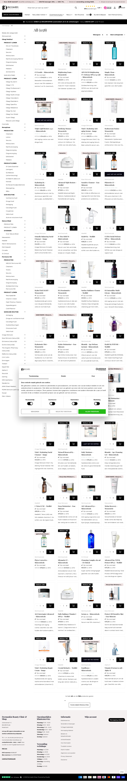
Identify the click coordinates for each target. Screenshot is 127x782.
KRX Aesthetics (7, 380)
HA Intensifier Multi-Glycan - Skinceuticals (113, 291)
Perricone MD (7, 257)
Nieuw (68, 15)
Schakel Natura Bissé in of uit (25, 221)
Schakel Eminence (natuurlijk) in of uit (25, 341)
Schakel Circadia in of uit (25, 250)
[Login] (115, 8)
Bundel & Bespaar (100, 15)
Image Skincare (86, 125)
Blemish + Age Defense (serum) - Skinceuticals (89, 345)
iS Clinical (84, 557)
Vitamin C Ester (11, 299)
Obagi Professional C (13, 88)
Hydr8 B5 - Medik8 (88, 236)
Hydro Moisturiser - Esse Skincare (67, 345)
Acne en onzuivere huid (14, 217)
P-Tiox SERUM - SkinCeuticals (64, 237)
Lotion (8, 137)
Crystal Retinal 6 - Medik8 (67, 668)
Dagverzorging (11, 150)
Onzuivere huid (11, 328)
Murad (4, 393)
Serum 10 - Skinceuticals (90, 614)
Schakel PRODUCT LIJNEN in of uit (25, 43)
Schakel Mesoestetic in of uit (25, 237)
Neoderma (5, 383)
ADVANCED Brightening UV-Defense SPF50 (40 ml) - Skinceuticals (90, 74)
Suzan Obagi (10, 117)
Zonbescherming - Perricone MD (12, 287)
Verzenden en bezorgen (68, 724)
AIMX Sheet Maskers (9, 386)
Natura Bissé (6, 221)
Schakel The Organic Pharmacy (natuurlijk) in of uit (25, 348)
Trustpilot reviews (66, 746)
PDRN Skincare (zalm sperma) (12, 390)
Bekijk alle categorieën (10, 33)
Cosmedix (5, 124)
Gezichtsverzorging (55, 15)
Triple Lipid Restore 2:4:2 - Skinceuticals (44, 130)
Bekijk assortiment (11, 15)
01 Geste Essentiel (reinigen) (12, 168)
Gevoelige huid (11, 208)
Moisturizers (10, 55)
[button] (43, 64)
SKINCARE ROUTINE (11, 312)
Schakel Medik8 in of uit (25, 241)
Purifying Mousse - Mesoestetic (65, 130)
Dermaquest (6, 247)
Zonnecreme (10, 72)
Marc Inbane (6, 396)
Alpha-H (107, 665)
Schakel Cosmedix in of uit (25, 124)
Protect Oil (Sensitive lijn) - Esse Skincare (114, 615)
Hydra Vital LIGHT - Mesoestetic (42, 291)
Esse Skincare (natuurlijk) (10, 338)
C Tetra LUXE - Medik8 (43, 506)
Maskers (9, 69)
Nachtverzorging (12, 147)
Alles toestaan (92, 411)
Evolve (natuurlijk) (8, 345)
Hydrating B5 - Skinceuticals (40, 183)
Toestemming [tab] (33, 376)
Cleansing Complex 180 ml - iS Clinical (91, 561)
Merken (27, 15)
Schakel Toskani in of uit (25, 364)
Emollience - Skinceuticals (86, 669)
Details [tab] (63, 376)
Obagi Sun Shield (12, 114)
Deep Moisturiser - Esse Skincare (66, 507)
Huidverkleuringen (12, 325)
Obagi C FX (10, 85)
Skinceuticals (6, 36)
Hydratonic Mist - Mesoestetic (41, 345)
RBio (7, 191)
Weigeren (35, 411)
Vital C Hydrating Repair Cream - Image (44, 669)
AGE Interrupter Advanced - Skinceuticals (44, 615)
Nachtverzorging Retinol (14, 59)
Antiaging (9, 204)
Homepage (5, 25)
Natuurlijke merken (39, 15)
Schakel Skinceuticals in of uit (25, 36)
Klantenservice (65, 720)
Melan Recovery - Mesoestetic (111, 507)
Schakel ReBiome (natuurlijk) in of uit (25, 354)
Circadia (5, 250)
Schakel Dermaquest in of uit (25, 247)
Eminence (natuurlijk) (9, 341)
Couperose (9, 211)
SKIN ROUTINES (9, 75)
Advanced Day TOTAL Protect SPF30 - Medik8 (113, 561)
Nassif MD (5, 367)
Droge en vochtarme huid (15, 318)
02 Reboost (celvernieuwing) (12, 174)
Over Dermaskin (66, 743)
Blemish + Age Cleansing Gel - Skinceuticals (113, 453)
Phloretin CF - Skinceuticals (110, 183)
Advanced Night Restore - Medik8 (67, 183)
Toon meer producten (79, 705)
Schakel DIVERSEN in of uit (25, 231)
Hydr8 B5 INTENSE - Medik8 (112, 345)
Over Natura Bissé (12, 234)
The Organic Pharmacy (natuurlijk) (10, 349)
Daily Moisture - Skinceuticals (87, 453)
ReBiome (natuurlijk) (9, 354)
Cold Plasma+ (10, 308)
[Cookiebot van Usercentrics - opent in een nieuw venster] (97, 369)
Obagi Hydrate (11, 91)
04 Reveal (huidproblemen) (15, 185)
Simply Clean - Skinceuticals (110, 73)
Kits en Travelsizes (12, 46)
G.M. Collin (5, 357)
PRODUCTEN (8, 131)
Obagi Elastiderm (12, 101)
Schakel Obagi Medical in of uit (25, 39)
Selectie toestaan (63, 411)
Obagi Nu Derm (11, 82)
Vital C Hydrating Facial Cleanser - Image (43, 453)
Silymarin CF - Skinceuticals (63, 561)
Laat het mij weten (44, 120)
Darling (4, 377)
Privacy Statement (66, 756)
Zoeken (76, 8)
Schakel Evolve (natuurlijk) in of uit (25, 345)
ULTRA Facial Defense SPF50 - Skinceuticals (113, 237)
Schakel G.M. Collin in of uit (25, 357)
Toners (8, 270)
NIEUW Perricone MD (13, 263)
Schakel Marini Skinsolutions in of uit (25, 244)
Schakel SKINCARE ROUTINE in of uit (25, 312)
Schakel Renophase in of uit (25, 127)
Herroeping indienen (67, 730)
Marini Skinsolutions (9, 244)
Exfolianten (10, 65)
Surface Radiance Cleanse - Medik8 (90, 291)
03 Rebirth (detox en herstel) (13, 180)
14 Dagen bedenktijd (67, 727)
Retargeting (10, 188)
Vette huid (9, 214)
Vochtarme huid (11, 198)
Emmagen (5, 360)
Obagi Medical (7, 39)
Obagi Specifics (11, 104)
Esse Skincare (86, 179)
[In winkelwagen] (50, 64)
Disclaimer (64, 759)
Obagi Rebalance (12, 108)
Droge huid (10, 201)
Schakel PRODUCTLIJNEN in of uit (25, 163)
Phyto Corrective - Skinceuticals (41, 561)
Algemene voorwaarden (68, 753)
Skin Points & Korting (115, 15)
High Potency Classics (13, 302)
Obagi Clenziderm (12, 98)
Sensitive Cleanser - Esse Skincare (90, 183)
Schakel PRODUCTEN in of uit (25, 131)
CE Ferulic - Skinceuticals (44, 72)
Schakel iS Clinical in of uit (25, 253)
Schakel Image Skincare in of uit (25, 335)
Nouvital (5, 373)
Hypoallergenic (11, 305)
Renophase (6, 127)
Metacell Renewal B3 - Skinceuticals (66, 453)
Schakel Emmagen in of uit (25, 360)
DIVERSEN (7, 231)
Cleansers (9, 49)
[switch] (52, 403)
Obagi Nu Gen (11, 111)
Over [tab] (93, 376)
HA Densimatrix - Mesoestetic (64, 291)
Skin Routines (79, 15)
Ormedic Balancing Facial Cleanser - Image (44, 237)
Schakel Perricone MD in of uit (25, 257)
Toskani (4, 364)
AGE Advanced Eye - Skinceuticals (88, 507)
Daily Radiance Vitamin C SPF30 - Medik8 (67, 615)
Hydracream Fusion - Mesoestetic (112, 130)
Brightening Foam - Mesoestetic (65, 73)
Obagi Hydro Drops (13, 95)
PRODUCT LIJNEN (10, 43)
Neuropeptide (10, 295)
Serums (8, 52)
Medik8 (60, 179)
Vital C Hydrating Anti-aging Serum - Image (89, 130)
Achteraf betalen (66, 739)
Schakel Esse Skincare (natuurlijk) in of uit (25, 338)
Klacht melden (65, 749)
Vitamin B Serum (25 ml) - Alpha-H (114, 669)
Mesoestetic (62, 69)
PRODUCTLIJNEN (10, 163)
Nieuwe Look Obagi (13, 121)
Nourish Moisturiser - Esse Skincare (113, 399)
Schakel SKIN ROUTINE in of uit (25, 195)
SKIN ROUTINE (9, 195)
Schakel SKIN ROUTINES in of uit (25, 75)
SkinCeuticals (39, 69)
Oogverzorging (11, 62)
